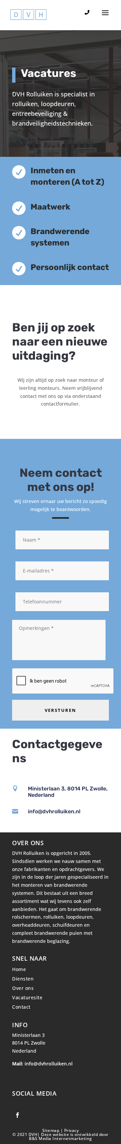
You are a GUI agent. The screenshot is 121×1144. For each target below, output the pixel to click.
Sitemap (51, 1130)
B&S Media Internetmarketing (60, 1138)
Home (19, 969)
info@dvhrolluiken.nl (54, 811)
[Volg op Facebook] (17, 1115)
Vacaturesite (27, 997)
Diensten (23, 978)
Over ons (23, 988)
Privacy (71, 1130)
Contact (21, 1007)
